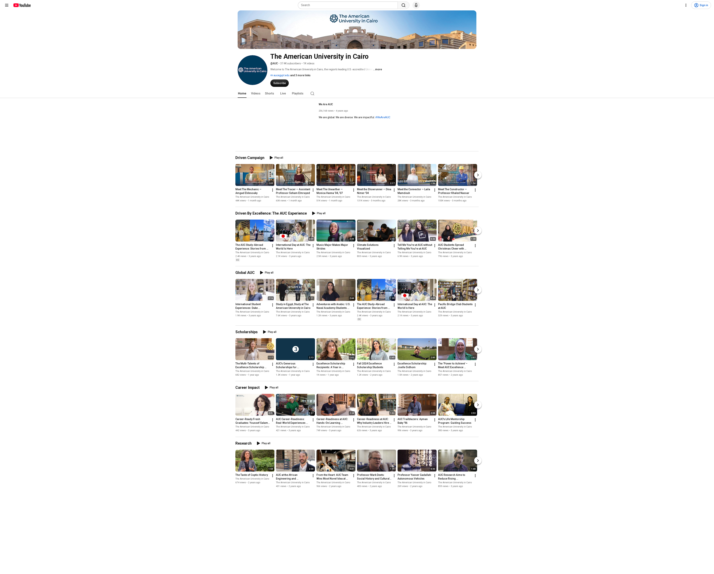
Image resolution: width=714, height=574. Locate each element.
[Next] (478, 175)
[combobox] (349, 5)
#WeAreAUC (382, 117)
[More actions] (272, 190)
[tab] (242, 93)
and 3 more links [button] (300, 75)
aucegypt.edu (281, 75)
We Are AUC (326, 104)
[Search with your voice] (416, 5)
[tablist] (357, 93)
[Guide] (6, 5)
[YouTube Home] (21, 5)
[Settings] (686, 5)
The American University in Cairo (252, 197)
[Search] (403, 5)
